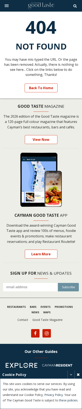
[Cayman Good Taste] (41, 6)
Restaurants (16, 307)
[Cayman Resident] (58, 366)
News (35, 312)
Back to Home (41, 88)
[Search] (75, 6)
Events (45, 307)
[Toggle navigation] (6, 6)
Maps (46, 312)
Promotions (64, 307)
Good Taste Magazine (47, 320)
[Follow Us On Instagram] (46, 333)
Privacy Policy (53, 395)
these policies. (68, 400)
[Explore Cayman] (23, 366)
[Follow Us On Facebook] (35, 333)
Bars (33, 307)
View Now (41, 139)
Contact (22, 320)
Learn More (41, 254)
